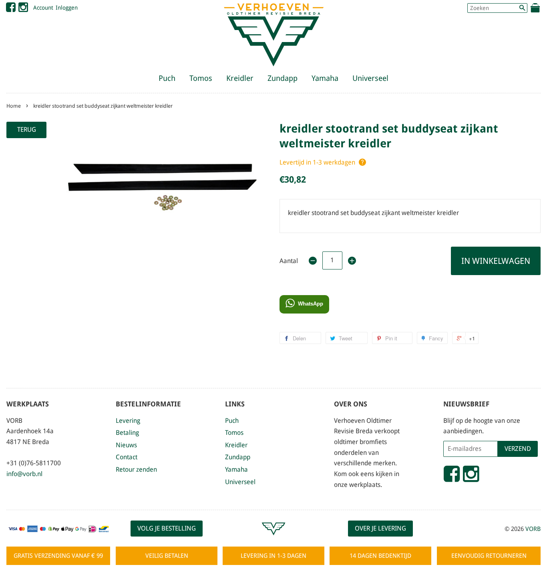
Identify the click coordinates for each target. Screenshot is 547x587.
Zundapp (282, 78)
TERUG (26, 129)
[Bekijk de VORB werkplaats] (273, 539)
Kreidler (239, 78)
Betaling (127, 432)
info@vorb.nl (24, 474)
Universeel (370, 78)
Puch (167, 78)
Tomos (200, 78)
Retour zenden (136, 469)
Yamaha (325, 78)
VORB (533, 529)
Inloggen (67, 7)
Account (43, 7)
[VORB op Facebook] (11, 9)
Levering (128, 420)
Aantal (289, 261)
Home (13, 106)
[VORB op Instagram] (23, 9)
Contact (126, 457)
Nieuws (126, 445)
